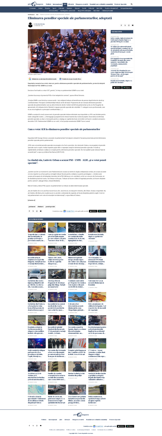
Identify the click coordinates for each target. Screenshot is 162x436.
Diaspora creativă (82, 4)
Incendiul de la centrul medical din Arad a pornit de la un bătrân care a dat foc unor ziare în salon (56, 307)
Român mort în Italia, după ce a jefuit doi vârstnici (96, 236)
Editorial (91, 8)
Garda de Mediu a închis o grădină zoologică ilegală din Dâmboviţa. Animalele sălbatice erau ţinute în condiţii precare (97, 376)
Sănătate (69, 8)
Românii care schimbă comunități (101, 4)
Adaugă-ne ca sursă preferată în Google (44, 79)
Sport (54, 8)
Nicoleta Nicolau (40, 24)
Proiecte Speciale (120, 4)
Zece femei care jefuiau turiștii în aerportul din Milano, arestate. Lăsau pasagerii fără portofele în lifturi (77, 400)
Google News (70, 211)
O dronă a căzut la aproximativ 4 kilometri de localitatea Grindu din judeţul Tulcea (37, 400)
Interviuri (96, 11)
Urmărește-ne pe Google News (71, 79)
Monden (47, 8)
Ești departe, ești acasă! (67, 11)
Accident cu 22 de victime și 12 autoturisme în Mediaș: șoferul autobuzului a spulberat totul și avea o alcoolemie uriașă (37, 376)
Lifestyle (71, 4)
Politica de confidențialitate (57, 430)
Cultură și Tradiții (107, 11)
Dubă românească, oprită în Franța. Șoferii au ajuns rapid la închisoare (96, 400)
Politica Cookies (70, 430)
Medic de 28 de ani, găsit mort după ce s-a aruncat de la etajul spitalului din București (56, 400)
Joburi (40, 8)
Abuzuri (77, 8)
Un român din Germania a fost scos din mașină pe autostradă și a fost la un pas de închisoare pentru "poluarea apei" (57, 353)
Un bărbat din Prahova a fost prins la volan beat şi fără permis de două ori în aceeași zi (36, 307)
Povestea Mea (53, 11)
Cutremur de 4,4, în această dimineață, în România (96, 283)
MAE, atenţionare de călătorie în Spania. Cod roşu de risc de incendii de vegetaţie (97, 307)
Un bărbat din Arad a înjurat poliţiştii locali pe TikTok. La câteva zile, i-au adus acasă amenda (36, 284)
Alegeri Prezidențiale (84, 11)
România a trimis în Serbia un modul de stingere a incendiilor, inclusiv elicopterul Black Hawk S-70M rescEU (36, 330)
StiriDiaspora (31, 14)
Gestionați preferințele (83, 430)
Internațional (57, 4)
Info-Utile (99, 8)
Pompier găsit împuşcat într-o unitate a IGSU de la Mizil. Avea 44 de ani (77, 352)
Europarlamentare (126, 8)
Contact (93, 430)
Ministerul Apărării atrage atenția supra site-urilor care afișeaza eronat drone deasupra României (77, 261)
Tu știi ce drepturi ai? (111, 8)
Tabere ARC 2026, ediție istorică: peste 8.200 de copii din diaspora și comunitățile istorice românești (56, 261)
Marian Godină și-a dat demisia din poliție (76, 374)
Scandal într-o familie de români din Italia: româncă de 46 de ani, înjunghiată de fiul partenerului (76, 237)
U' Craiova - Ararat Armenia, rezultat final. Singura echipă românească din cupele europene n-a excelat (97, 353)
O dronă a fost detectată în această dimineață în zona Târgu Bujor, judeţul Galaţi (75, 307)
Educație (61, 8)
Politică (48, 4)
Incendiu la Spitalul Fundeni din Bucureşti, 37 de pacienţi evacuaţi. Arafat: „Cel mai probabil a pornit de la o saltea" (57, 330)
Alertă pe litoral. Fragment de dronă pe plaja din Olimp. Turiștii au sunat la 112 (56, 284)
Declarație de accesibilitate (105, 430)
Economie (33, 8)
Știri (65, 4)
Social (84, 8)
